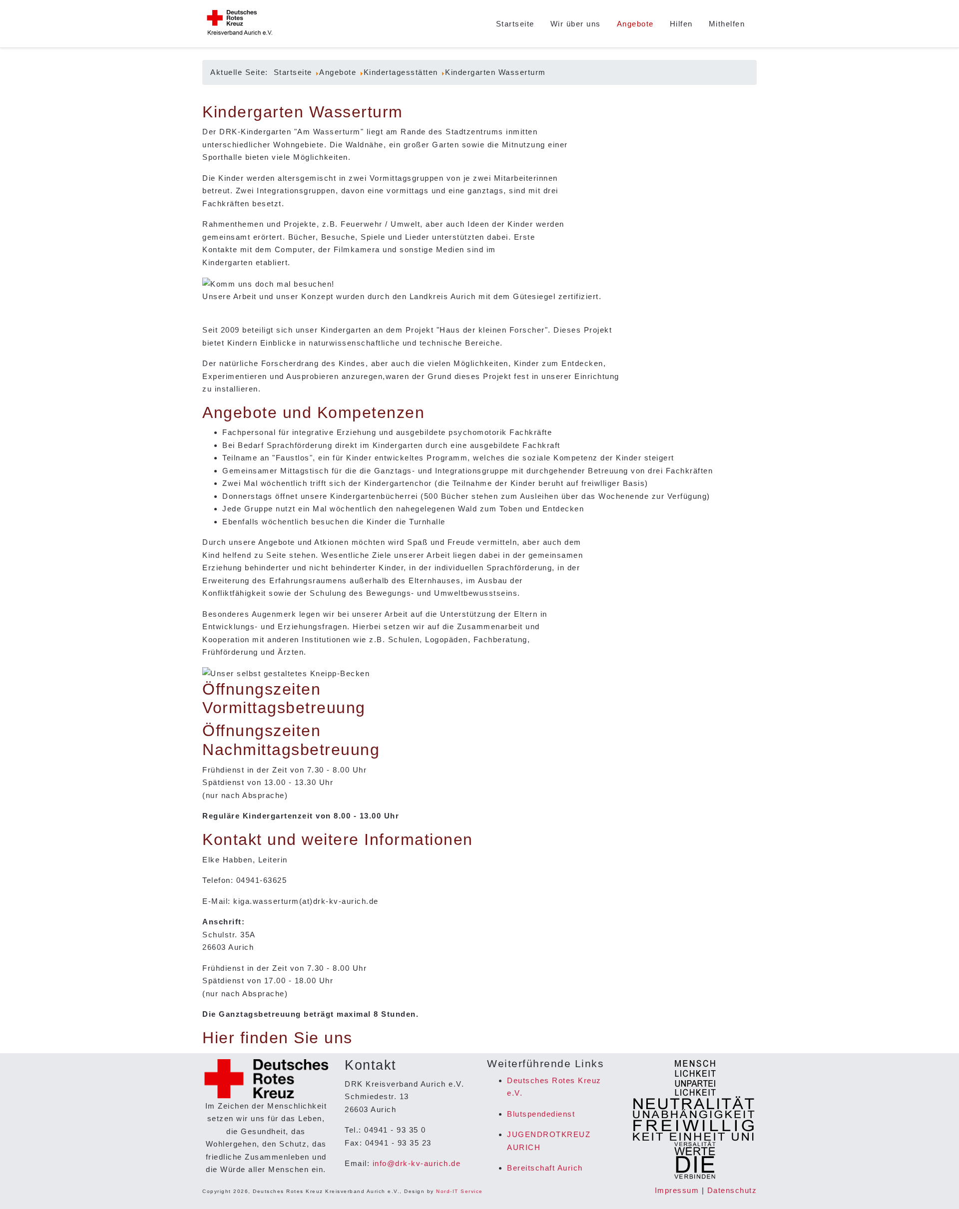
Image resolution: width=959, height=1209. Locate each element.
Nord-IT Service (459, 1191)
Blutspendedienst (541, 1114)
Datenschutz (732, 1190)
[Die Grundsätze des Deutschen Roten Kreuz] (693, 1120)
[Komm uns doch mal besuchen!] (268, 283)
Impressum (677, 1190)
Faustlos (293, 457)
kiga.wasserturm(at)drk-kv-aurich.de (306, 901)
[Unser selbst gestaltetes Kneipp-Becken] (286, 673)
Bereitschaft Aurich (545, 1168)
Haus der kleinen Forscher (492, 330)
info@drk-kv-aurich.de (417, 1163)
